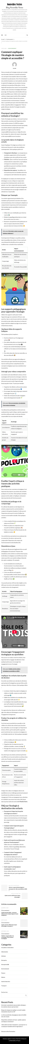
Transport (4, 985)
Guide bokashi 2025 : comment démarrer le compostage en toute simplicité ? (9, 914)
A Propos (18, 1040)
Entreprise (4, 960)
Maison (3, 977)
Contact (13, 1038)
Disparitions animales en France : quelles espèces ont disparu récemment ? (13, 1020)
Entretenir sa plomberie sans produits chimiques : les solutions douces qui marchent (13, 1005)
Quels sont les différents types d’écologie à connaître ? (9, 925)
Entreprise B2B (5, 964)
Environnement (12, 48)
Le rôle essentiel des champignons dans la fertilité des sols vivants (13, 1015)
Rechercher (4, 992)
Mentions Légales (7, 1038)
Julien (14, 68)
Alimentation (4, 951)
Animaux (3, 956)
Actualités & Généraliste (7, 947)
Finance (3, 973)
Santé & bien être (5, 981)
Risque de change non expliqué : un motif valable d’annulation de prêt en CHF (13, 1010)
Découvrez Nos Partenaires (8, 1031)
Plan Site (18, 1038)
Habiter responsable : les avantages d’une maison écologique (7, 937)
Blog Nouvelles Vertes (14, 7)
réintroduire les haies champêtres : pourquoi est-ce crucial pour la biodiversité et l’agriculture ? (14, 1025)
